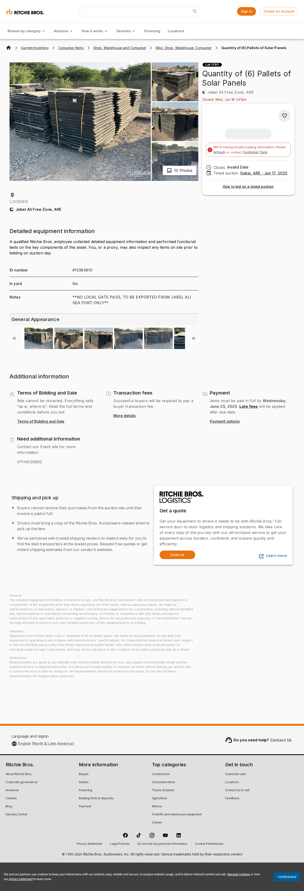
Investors (12, 790)
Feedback (232, 798)
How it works (92, 31)
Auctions (61, 31)
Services (123, 31)
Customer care (235, 774)
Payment (85, 806)
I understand (286, 877)
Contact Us (281, 740)
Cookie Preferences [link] (209, 844)
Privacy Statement (89, 844)
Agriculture (159, 798)
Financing (152, 31)
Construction (161, 774)
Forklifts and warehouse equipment (177, 815)
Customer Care (255, 152)
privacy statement (21, 879)
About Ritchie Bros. (19, 774)
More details (124, 416)
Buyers (84, 774)
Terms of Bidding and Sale (40, 421)
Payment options (225, 421)
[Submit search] (195, 11)
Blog (9, 806)
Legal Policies (120, 844)
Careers (11, 798)
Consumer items (163, 782)
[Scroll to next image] (193, 338)
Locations (176, 31)
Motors (157, 806)
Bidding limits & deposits (96, 798)
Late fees (248, 406)
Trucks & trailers (163, 790)
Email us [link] (177, 555)
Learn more (276, 556)
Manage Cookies (238, 874)
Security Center (16, 815)
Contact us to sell (237, 790)
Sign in (246, 11)
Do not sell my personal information (162, 844)
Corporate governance (22, 782)
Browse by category (24, 31)
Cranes (157, 823)
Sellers (84, 782)
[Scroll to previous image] (14, 338)
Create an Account (279, 11)
